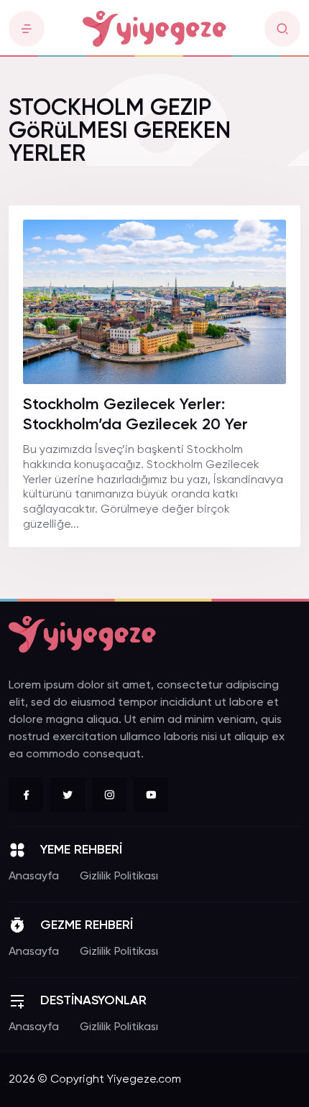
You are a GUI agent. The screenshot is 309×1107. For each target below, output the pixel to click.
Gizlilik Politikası (119, 876)
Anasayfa (34, 876)
